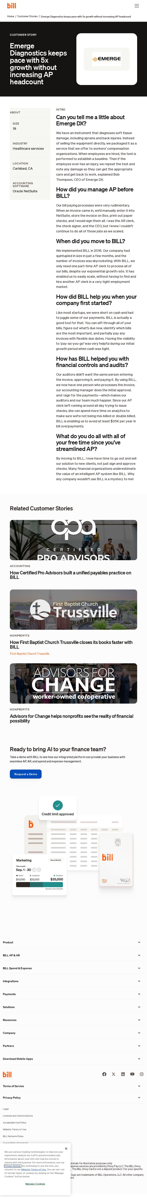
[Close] (66, 1149)
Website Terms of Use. (34, 1170)
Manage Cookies (35, 1184)
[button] (136, 5)
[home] (13, 6)
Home (10, 16)
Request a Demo (25, 774)
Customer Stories (27, 16)
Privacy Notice (12, 1166)
